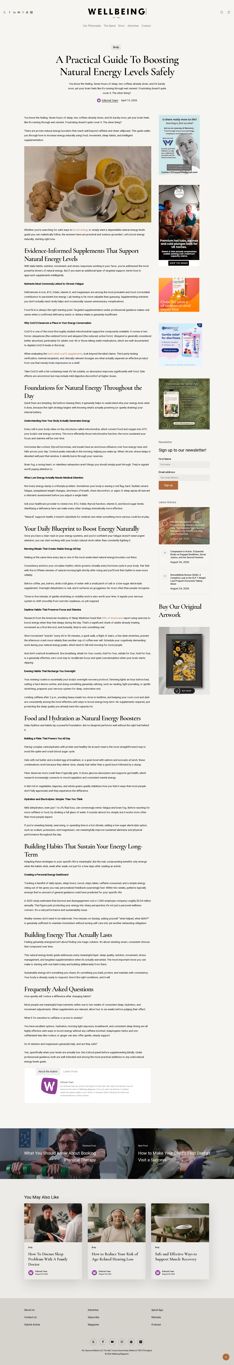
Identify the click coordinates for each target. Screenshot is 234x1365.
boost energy (80, 230)
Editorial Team (110, 100)
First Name (165, 459)
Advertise (93, 1310)
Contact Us (30, 1317)
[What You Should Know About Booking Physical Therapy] (58, 1153)
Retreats (156, 1317)
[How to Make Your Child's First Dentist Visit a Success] (175, 1153)
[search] (221, 12)
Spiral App (157, 1310)
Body (116, 47)
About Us (29, 1310)
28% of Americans (112, 618)
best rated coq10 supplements (65, 354)
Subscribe (93, 1317)
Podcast (156, 1325)
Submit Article (32, 1325)
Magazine (93, 1325)
